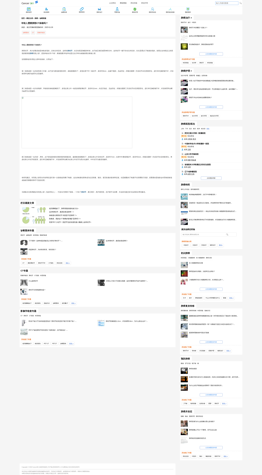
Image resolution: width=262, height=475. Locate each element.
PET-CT (46, 343)
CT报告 (51, 263)
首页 (23, 18)
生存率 (194, 63)
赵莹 (189, 174)
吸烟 (224, 298)
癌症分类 (29, 18)
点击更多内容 (211, 178)
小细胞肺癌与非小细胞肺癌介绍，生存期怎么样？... (206, 280)
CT (33, 32)
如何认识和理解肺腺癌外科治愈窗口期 (202, 36)
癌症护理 (144, 3)
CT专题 (24, 271)
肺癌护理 (135, 12)
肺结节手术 (41, 263)
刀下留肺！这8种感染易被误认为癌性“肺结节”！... (45, 241)
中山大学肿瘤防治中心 (213, 298)
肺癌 (36, 18)
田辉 (189, 160)
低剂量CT (65, 303)
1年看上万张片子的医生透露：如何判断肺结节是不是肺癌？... (127, 281)
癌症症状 (59, 263)
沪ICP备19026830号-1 (54, 467)
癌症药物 (134, 3)
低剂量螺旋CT (27, 303)
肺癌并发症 (152, 12)
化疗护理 (195, 116)
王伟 (192, 174)
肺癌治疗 (99, 12)
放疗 (190, 298)
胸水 (200, 456)
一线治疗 (186, 245)
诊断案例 (26, 32)
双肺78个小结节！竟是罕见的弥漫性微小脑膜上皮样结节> (70, 222)
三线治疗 (204, 245)
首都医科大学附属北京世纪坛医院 (198, 165)
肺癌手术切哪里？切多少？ (198, 27)
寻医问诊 (117, 12)
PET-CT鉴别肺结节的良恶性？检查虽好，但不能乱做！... (48, 330)
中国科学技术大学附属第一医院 (197, 144)
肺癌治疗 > (186, 18)
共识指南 (202, 350)
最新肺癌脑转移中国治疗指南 (199, 332)
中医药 (194, 456)
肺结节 (70, 51)
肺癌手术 (186, 116)
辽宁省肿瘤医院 (191, 172)
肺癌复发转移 (170, 12)
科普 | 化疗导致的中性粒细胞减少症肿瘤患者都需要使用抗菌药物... (211, 81)
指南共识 (47, 303)
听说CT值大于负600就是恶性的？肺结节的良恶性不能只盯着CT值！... (52, 321)
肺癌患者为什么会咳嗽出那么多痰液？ (202, 421)
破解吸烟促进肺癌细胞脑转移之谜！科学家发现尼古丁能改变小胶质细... (213, 316)
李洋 (194, 139)
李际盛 (193, 160)
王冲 (184, 298)
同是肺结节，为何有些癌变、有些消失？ (42, 249)
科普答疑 (186, 63)
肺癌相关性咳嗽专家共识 (197, 438)
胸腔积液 (208, 456)
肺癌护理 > (186, 71)
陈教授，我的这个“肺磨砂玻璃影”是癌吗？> (65, 219)
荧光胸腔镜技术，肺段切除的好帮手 (201, 44)
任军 (189, 167)
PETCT (54, 343)
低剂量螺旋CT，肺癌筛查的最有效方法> (63, 208)
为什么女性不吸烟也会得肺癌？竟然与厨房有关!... (206, 385)
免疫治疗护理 (214, 116)
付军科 (189, 139)
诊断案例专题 (27, 230)
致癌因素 (193, 403)
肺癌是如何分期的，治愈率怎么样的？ (202, 271)
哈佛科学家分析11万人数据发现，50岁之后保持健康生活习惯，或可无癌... (214, 377)
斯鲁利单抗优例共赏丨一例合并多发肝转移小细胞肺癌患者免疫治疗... (212, 211)
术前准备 (210, 63)
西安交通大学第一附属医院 (195, 133)
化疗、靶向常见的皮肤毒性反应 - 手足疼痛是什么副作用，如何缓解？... (213, 89)
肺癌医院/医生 (188, 124)
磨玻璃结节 (31, 263)
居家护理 (211, 350)
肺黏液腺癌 (198, 298)
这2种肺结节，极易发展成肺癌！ (117, 241)
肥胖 (209, 403)
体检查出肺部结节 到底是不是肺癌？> (63, 215)
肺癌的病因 (193, 369)
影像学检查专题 (28, 311)
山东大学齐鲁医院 (192, 154)
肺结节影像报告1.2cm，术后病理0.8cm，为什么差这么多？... (127, 321)
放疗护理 (204, 116)
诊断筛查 (64, 12)
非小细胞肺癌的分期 (196, 263)
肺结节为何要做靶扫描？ (37, 290)
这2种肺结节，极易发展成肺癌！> (61, 212)
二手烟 (185, 403)
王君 (189, 149)
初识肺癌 (46, 12)
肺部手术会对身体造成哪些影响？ (200, 97)
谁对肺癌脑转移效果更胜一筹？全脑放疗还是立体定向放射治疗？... (212, 324)
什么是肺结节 (33, 281)
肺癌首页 (29, 12)
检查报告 (38, 303)
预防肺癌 (188, 12)
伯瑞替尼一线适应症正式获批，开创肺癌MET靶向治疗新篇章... (210, 203)
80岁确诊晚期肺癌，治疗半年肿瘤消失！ (203, 194)
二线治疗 (195, 245)
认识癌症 (112, 3)
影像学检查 (41, 32)
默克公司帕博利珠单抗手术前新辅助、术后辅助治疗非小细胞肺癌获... (212, 220)
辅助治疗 (213, 245)
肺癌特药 (82, 12)
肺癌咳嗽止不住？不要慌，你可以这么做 (203, 430)
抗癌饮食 (202, 403)
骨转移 (194, 350)
